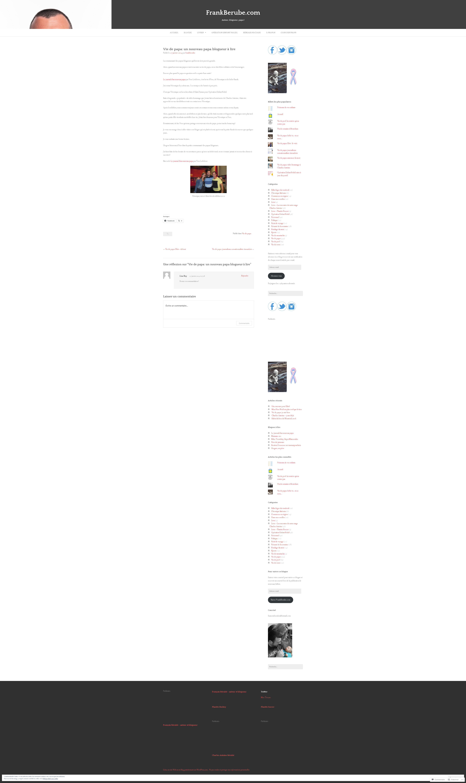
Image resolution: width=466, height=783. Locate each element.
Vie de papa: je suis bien (281, 412)
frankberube (190, 53)
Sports (273, 232)
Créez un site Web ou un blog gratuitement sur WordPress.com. (185, 770)
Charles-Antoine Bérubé (223, 755)
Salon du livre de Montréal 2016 (284, 418)
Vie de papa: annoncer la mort (288, 158)
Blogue (188, 33)
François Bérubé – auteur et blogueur (180, 725)
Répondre (244, 276)
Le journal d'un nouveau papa (282, 433)
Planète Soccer (267, 707)
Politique (274, 220)
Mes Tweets (266, 697)
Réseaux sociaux (252, 33)
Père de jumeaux (277, 442)
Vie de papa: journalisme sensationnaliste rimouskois (232, 249)
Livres (200, 33)
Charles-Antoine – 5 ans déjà (283, 415)
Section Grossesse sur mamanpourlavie (286, 445)
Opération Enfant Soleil (225, 33)
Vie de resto (275, 244)
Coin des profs (288, 33)
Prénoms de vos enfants (286, 107)
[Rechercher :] (285, 293)
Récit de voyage (277, 223)
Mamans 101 (276, 436)
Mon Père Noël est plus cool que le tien (287, 409)
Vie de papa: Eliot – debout (175, 249)
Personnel (275, 217)
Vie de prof (275, 241)
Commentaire (244, 323)
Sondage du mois (277, 229)
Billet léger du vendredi (280, 190)
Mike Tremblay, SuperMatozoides (284, 439)
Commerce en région (279, 196)
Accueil (174, 33)
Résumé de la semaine (279, 226)
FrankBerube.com (233, 12)
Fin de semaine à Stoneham (287, 129)
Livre (273, 202)
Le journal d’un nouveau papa (174, 79)
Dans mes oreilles (278, 199)
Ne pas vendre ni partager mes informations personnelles (229, 770)
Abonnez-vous (276, 276)
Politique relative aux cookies (50, 779)
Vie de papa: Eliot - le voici (287, 143)
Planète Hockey (219, 707)
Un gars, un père (277, 448)
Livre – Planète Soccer (280, 211)
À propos (270, 33)
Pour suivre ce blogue (278, 572)
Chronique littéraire (278, 193)
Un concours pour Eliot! (281, 406)
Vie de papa (246, 233)
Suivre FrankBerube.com (280, 600)
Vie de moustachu (277, 235)
